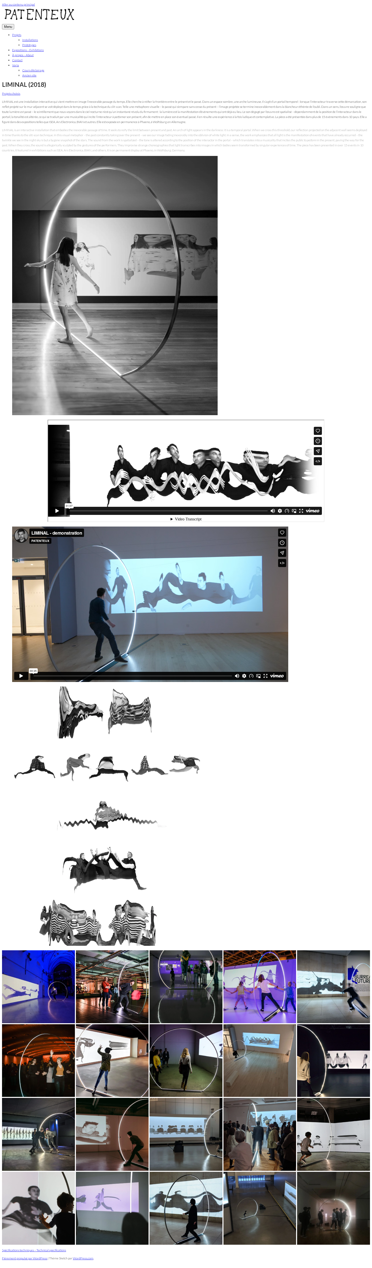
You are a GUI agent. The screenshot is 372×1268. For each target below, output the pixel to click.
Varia (15, 65)
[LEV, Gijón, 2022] (333, 1060)
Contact (17, 60)
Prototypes (29, 45)
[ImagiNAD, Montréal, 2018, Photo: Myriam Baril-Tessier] (38, 1060)
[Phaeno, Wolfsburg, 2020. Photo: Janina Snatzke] (259, 986)
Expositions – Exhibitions (28, 50)
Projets (16, 35)
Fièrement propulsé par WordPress (24, 1258)
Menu (8, 27)
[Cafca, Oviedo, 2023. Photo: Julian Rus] (333, 1134)
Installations (30, 40)
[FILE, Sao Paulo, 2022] (186, 986)
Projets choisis (11, 93)
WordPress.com (83, 1258)
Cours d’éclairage (33, 70)
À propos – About (23, 55)
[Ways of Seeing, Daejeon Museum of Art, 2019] (259, 1134)
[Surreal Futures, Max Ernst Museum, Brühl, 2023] (333, 986)
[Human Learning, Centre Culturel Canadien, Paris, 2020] (259, 1060)
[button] (38, 986)
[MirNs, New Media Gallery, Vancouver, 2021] (112, 1060)
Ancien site (29, 75)
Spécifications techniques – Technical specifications (34, 1250)
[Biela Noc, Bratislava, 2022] (38, 986)
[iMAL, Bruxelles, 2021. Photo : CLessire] (112, 1208)
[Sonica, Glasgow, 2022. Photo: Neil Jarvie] (112, 1134)
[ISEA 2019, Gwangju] (186, 1134)
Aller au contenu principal (18, 4)
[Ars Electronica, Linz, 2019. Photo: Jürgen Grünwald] (186, 1060)
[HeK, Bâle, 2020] (38, 1134)
